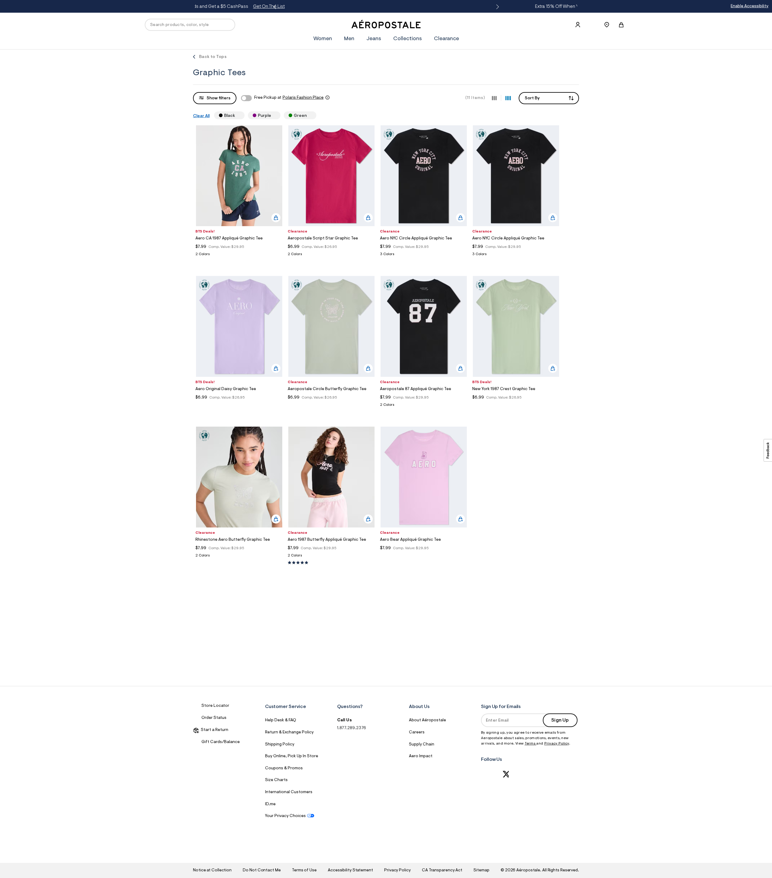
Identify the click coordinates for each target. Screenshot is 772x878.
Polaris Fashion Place (303, 98)
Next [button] (496, 7)
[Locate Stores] (607, 25)
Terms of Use (304, 870)
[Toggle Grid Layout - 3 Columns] (494, 98)
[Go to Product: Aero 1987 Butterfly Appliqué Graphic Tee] (331, 557)
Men (349, 39)
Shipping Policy (279, 744)
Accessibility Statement (350, 870)
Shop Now (437, 6)
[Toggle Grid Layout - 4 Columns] (508, 98)
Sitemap (481, 870)
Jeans (373, 39)
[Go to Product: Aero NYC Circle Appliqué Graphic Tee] (423, 256)
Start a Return (213, 730)
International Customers (288, 792)
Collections (407, 39)
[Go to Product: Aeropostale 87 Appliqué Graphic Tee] (423, 406)
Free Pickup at (289, 98)
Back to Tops (212, 57)
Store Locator (215, 706)
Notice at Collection (212, 870)
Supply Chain (421, 744)
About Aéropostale (427, 720)
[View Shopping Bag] (621, 25)
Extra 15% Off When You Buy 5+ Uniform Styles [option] (387, 6)
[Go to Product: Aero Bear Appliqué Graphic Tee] (423, 555)
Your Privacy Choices (285, 816)
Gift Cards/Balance (220, 742)
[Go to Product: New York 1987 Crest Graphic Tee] (516, 405)
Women (322, 39)
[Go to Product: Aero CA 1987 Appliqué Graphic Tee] (239, 256)
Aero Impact (420, 756)
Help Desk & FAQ (280, 720)
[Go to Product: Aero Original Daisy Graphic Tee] (239, 405)
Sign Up (560, 720)
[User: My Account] (578, 25)
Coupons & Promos (284, 768)
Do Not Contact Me (261, 870)
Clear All (201, 116)
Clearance (446, 39)
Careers (417, 732)
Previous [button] (275, 7)
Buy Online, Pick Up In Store (291, 756)
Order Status (213, 718)
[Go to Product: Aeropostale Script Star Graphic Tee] (331, 256)
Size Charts (276, 780)
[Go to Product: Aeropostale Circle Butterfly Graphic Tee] (331, 405)
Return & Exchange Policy (289, 732)
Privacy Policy (556, 743)
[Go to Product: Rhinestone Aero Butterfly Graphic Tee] (239, 557)
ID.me (270, 804)
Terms (530, 743)
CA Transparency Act (442, 870)
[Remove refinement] (237, 115)
